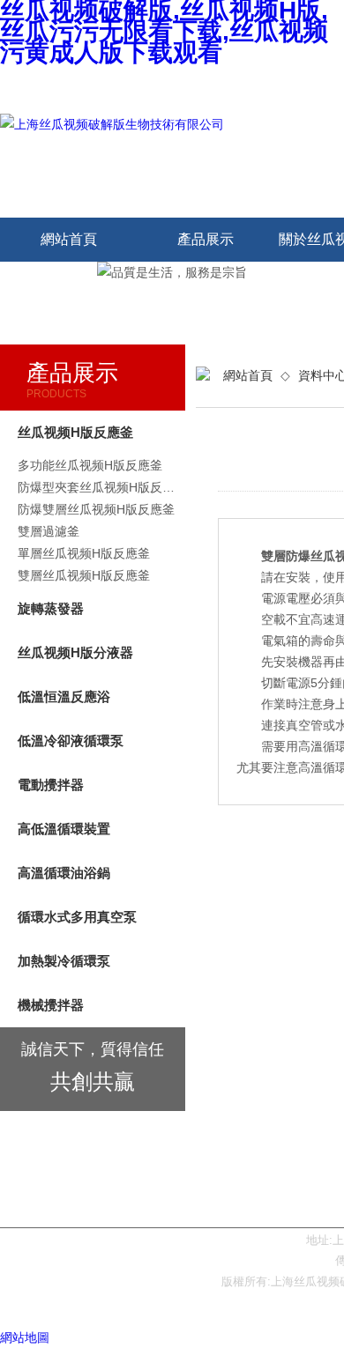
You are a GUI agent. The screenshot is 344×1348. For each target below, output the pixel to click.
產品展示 (205, 239)
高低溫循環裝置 (64, 828)
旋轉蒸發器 (51, 608)
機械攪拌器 (51, 1004)
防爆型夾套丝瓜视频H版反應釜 (101, 487)
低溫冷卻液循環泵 (70, 740)
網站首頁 (69, 239)
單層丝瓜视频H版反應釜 (84, 553)
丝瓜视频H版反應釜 (75, 432)
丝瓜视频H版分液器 (75, 652)
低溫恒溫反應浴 (64, 696)
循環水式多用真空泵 (77, 916)
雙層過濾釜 (48, 531)
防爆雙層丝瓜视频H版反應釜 (96, 509)
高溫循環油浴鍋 (64, 872)
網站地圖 (24, 1337)
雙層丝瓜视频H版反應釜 (84, 575)
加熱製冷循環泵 (64, 960)
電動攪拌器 (51, 784)
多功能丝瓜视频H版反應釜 (90, 465)
